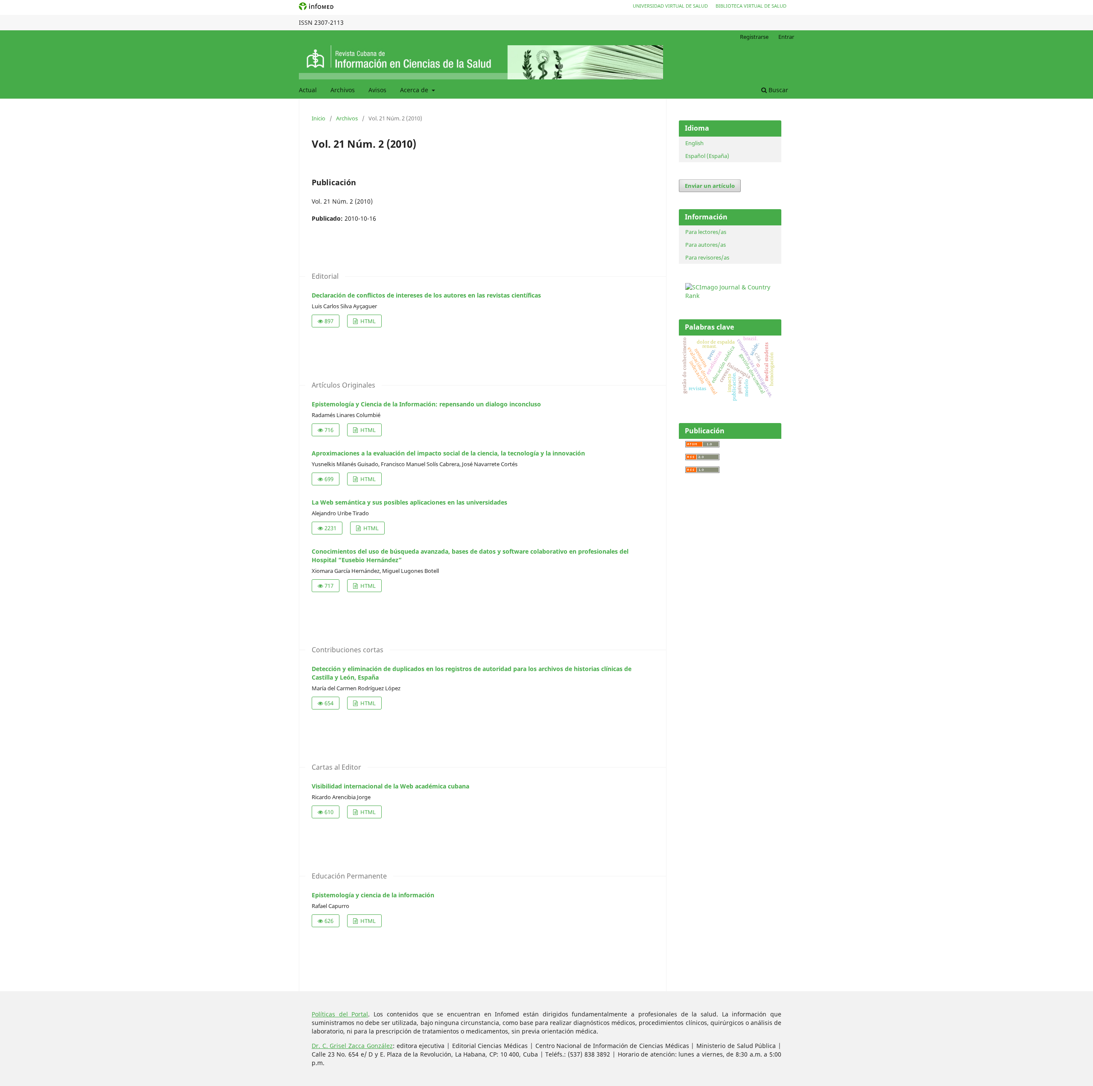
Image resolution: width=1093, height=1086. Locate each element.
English (694, 143)
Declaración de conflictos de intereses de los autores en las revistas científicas (426, 295)
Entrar (786, 37)
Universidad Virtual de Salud (670, 6)
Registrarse (754, 37)
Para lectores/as (705, 232)
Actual (308, 90)
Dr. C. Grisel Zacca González (352, 1046)
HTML (367, 321)
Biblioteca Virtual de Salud (751, 6)
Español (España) (707, 156)
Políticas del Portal (340, 1014)
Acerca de (415, 90)
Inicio (318, 118)
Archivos (342, 90)
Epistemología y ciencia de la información (373, 895)
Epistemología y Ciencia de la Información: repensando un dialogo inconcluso (426, 404)
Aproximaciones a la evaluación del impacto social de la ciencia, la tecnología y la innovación (448, 453)
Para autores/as (705, 244)
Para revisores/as (707, 257)
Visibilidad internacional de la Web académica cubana (390, 786)
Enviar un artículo (710, 186)
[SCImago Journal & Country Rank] (732, 296)
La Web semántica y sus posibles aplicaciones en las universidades (409, 502)
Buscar (777, 90)
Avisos (377, 90)
